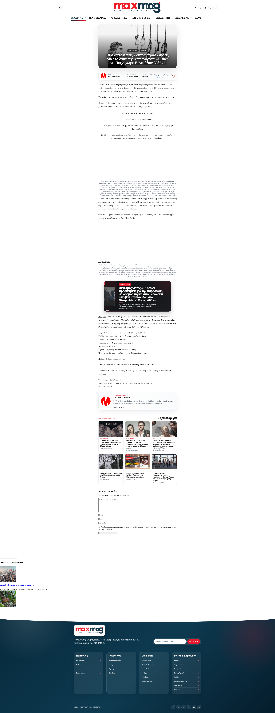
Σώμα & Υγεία (146, 669)
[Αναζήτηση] (60, 8)
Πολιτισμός (80, 660)
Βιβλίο (78, 665)
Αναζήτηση (193, 641)
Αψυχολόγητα (147, 681)
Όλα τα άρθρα (118, 407)
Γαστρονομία (146, 660)
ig (188, 707)
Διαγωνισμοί (133, 50)
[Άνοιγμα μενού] (65, 8)
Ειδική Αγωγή (179, 673)
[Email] (215, 8)
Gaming (112, 673)
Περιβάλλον (178, 669)
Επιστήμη (177, 660)
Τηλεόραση (113, 669)
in (167, 76)
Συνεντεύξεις (80, 673)
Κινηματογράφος (115, 660)
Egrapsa (177, 689)
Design (144, 673)
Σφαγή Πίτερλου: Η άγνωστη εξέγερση (17, 585)
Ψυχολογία (145, 677)
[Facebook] (195, 8)
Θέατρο (143, 50)
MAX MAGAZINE (121, 397)
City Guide (178, 685)
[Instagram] (205, 8)
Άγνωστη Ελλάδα (180, 681)
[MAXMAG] (137, 7)
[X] (200, 8)
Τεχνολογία (178, 665)
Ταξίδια (176, 677)
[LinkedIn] (210, 8)
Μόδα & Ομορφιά (148, 665)
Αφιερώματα (80, 669)
